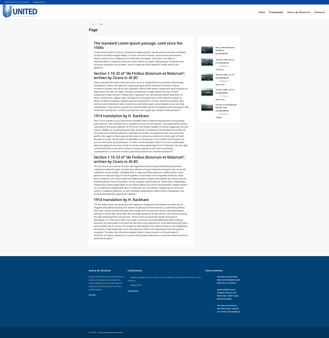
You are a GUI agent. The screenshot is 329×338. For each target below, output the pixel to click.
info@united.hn (136, 285)
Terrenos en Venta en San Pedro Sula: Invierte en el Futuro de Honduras (228, 308)
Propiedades (276, 12)
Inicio (262, 12)
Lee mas (92, 295)
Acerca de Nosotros (298, 12)
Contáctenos (133, 291)
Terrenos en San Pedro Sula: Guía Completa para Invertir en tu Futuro (228, 279)
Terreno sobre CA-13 (225, 59)
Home (93, 24)
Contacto (319, 12)
